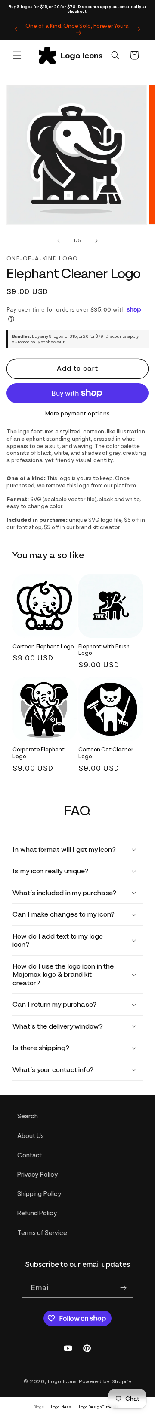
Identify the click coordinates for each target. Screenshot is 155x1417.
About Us (30, 1136)
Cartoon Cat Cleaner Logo (105, 753)
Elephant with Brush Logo (104, 650)
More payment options (77, 413)
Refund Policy (37, 1213)
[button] (17, 55)
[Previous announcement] (15, 29)
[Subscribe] (123, 1288)
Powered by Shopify (105, 1381)
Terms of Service (42, 1233)
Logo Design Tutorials (98, 1407)
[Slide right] (96, 240)
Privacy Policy (37, 1174)
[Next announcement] (139, 29)
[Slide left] (58, 240)
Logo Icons (62, 1381)
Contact (29, 1155)
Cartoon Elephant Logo (43, 646)
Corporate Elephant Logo (38, 753)
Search (27, 1116)
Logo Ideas (61, 1407)
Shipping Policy (39, 1194)
